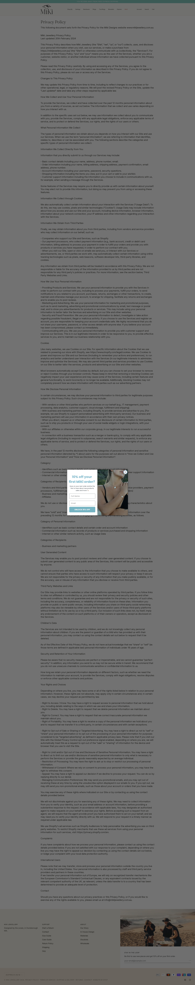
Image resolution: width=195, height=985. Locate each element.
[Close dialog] (125, 472)
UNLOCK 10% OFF (82, 509)
